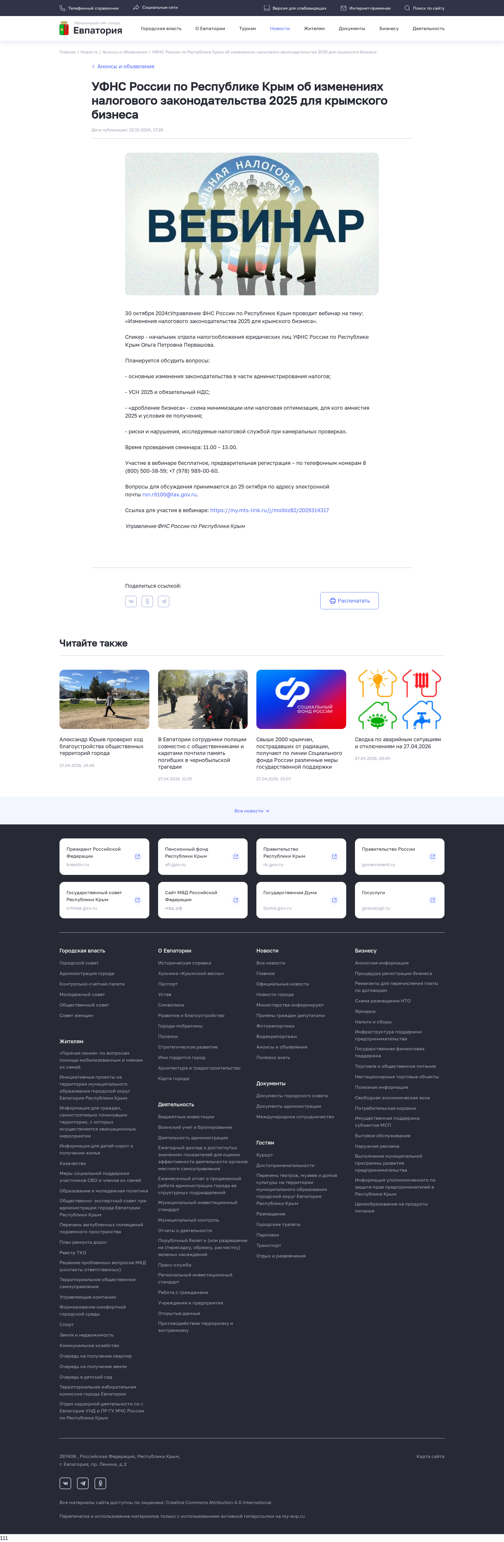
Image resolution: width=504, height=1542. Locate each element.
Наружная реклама (377, 1146)
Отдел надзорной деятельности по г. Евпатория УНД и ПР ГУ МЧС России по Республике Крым (102, 1411)
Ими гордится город (181, 1057)
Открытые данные (179, 1313)
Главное (265, 973)
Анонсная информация (382, 963)
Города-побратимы (180, 1026)
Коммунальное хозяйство (89, 1345)
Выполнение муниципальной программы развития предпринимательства (388, 1163)
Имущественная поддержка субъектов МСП (387, 1121)
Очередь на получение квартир (96, 1356)
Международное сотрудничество (295, 1116)
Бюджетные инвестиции (186, 1116)
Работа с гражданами (183, 1292)
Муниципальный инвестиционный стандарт (197, 1205)
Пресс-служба (174, 1265)
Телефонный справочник (93, 8)
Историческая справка (184, 963)
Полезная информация (381, 1087)
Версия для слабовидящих (300, 8)
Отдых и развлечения (281, 1256)
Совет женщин (76, 1015)
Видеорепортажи (276, 1036)
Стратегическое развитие (188, 1047)
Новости (280, 28)
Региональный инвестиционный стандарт (195, 1278)
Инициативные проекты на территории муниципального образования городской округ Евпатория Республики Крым (95, 1087)
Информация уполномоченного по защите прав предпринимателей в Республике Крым (395, 1187)
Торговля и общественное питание (395, 1066)
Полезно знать (273, 1057)
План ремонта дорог (83, 1242)
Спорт (67, 1324)
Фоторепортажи (275, 1026)
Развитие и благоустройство (191, 1015)
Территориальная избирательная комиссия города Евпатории (98, 1390)
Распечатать (354, 600)
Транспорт (268, 1245)
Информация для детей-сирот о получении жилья (96, 1149)
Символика (171, 1005)
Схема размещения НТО (383, 1001)
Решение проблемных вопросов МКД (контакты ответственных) (103, 1266)
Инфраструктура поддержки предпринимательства (388, 1035)
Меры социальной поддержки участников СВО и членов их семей (100, 1176)
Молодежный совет (82, 994)
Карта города (173, 1078)
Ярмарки (365, 1011)
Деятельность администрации (193, 1137)
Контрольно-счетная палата (92, 984)
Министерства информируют (290, 1005)
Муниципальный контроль (188, 1220)
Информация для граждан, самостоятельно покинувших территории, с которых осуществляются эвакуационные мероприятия (98, 1122)
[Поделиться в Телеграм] (163, 602)
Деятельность (428, 28)
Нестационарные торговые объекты (397, 1076)
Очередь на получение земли (93, 1366)
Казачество (73, 1163)
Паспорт (168, 984)
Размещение (270, 1214)
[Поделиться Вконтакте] (131, 602)
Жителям (314, 28)
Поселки (168, 1036)
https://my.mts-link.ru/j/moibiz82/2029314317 (269, 510)
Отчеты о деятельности (185, 1230)
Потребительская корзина (385, 1108)
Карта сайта (430, 1456)
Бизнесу (389, 28)
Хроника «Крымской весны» (191, 973)
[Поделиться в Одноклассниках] (147, 602)
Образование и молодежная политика (104, 1191)
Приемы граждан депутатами (290, 1015)
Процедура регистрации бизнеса (393, 973)
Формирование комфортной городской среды (93, 1310)
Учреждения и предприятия (190, 1303)
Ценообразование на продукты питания (391, 1207)
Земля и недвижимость (86, 1335)
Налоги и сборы (373, 1022)
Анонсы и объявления (125, 66)
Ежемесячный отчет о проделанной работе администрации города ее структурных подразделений (199, 1185)
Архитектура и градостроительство (199, 1068)
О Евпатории (210, 28)
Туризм (247, 28)
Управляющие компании (88, 1297)
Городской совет (79, 963)
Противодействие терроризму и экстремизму (195, 1326)
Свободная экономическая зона (392, 1097)
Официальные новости (282, 984)
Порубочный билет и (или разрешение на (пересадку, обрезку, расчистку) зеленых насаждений (202, 1247)
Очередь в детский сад (86, 1377)
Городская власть (161, 28)
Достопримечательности (285, 1165)
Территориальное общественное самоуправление (98, 1282)
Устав (164, 994)
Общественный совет (84, 1005)
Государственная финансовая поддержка (389, 1052)
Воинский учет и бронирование (195, 1127)
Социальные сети (160, 7)
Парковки (267, 1235)
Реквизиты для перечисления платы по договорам (396, 986)
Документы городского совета (292, 1095)
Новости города (275, 994)
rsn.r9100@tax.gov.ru (169, 494)
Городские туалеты (278, 1224)
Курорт (264, 1155)
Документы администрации (288, 1106)
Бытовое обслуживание (382, 1135)
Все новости (249, 811)
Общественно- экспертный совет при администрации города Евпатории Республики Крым (103, 1207)
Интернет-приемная (370, 8)
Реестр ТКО (73, 1252)
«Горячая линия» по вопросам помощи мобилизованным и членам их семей (101, 1060)
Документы (352, 28)
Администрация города (87, 973)
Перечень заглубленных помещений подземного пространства (101, 1228)
